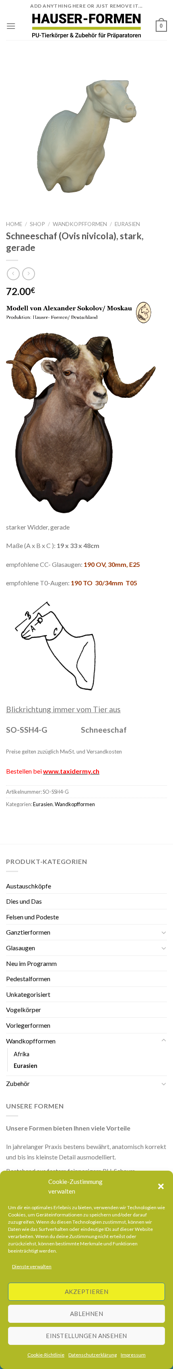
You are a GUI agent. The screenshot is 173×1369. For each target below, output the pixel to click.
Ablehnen (86, 1313)
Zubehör (18, 1083)
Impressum (133, 1355)
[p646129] (86, 26)
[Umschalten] (164, 932)
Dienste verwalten (31, 1266)
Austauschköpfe (28, 886)
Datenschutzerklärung (92, 1355)
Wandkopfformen (80, 224)
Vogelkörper (23, 1009)
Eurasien (127, 224)
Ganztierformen (28, 932)
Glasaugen (20, 947)
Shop (37, 224)
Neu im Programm (31, 963)
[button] (161, 1186)
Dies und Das (24, 901)
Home (14, 224)
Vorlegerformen (28, 1025)
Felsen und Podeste (32, 917)
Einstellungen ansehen (86, 1335)
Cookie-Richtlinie (45, 1355)
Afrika (21, 1054)
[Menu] (11, 26)
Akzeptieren (86, 1291)
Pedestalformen (28, 978)
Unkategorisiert (28, 994)
